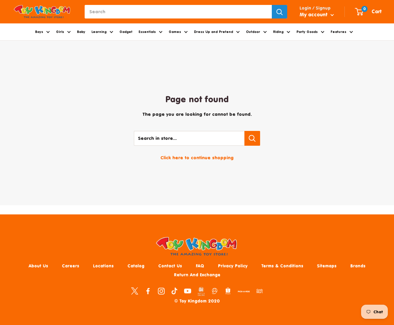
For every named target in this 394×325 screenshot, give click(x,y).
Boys (39, 32)
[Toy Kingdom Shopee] (227, 290)
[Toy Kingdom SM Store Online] (201, 291)
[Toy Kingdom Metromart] (214, 290)
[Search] (279, 11)
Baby (81, 32)
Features (338, 32)
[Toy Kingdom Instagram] (161, 290)
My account (314, 14)
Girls (60, 32)
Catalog (135, 265)
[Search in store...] (252, 138)
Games (175, 32)
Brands (357, 265)
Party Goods (307, 32)
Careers (70, 265)
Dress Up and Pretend (213, 32)
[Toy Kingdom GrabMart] (259, 290)
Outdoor (253, 32)
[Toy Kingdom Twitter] (134, 290)
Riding (278, 32)
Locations (103, 265)
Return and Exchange (197, 274)
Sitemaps (326, 265)
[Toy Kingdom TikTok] (174, 290)
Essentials (147, 32)
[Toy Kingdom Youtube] (187, 290)
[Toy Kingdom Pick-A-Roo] (244, 292)
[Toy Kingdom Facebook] (147, 290)
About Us (38, 265)
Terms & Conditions (282, 265)
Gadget (125, 32)
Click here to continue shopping (197, 157)
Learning (99, 32)
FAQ (200, 265)
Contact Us (170, 265)
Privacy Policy (232, 265)
